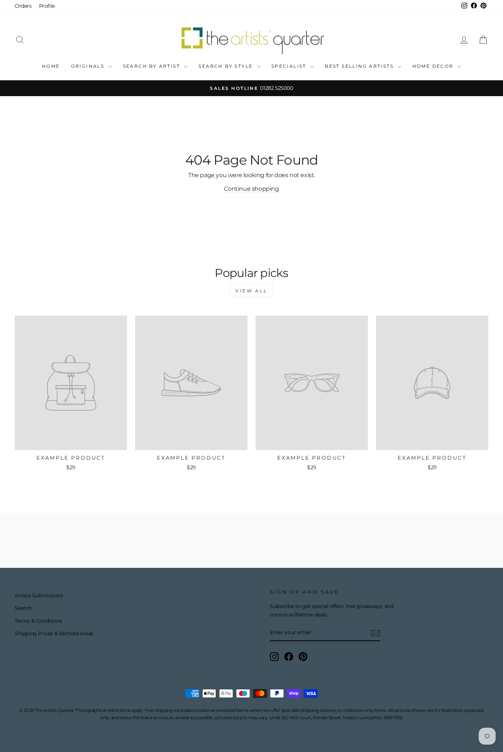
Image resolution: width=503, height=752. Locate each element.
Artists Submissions (39, 595)
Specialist (289, 66)
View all (251, 291)
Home (51, 66)
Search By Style (226, 66)
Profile (47, 6)
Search (23, 608)
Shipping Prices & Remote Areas (54, 633)
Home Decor (433, 66)
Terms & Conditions (38, 621)
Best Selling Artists (360, 66)
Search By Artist (152, 66)
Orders (23, 6)
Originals (88, 66)
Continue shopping (251, 188)
